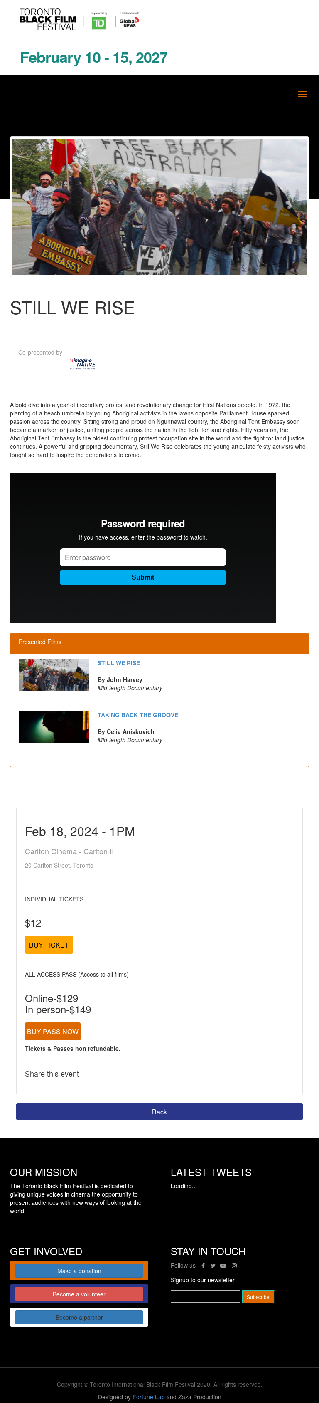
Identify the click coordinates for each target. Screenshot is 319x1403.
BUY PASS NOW (53, 1031)
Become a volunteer (79, 1294)
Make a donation (79, 1270)
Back (159, 1112)
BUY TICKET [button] (49, 945)
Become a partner (79, 1317)
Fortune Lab (149, 1397)
